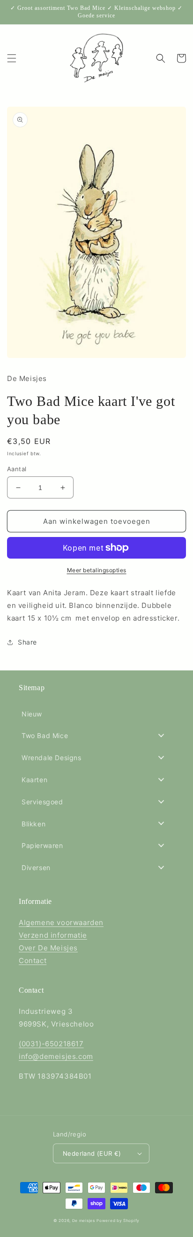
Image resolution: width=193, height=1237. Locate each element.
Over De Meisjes (48, 947)
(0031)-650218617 (51, 1043)
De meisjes (83, 1220)
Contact (32, 960)
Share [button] (27, 642)
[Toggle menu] (161, 735)
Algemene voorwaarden (61, 922)
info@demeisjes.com (56, 1056)
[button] (11, 58)
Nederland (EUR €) (92, 1153)
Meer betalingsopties (96, 570)
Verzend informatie (53, 935)
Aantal (16, 469)
